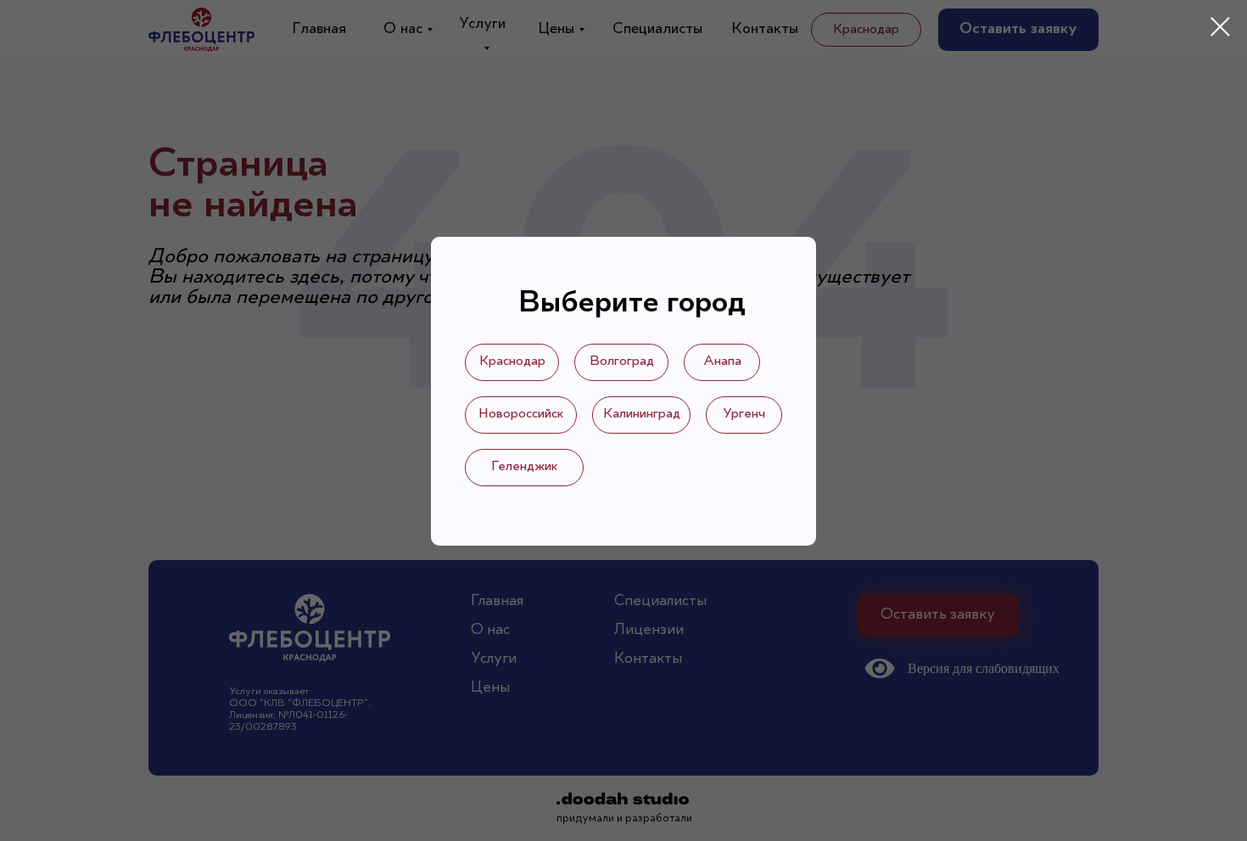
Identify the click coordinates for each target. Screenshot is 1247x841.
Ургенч (744, 414)
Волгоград (622, 361)
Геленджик (524, 467)
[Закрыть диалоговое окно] (1220, 26)
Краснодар (512, 361)
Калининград (641, 414)
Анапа (722, 361)
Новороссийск (520, 414)
